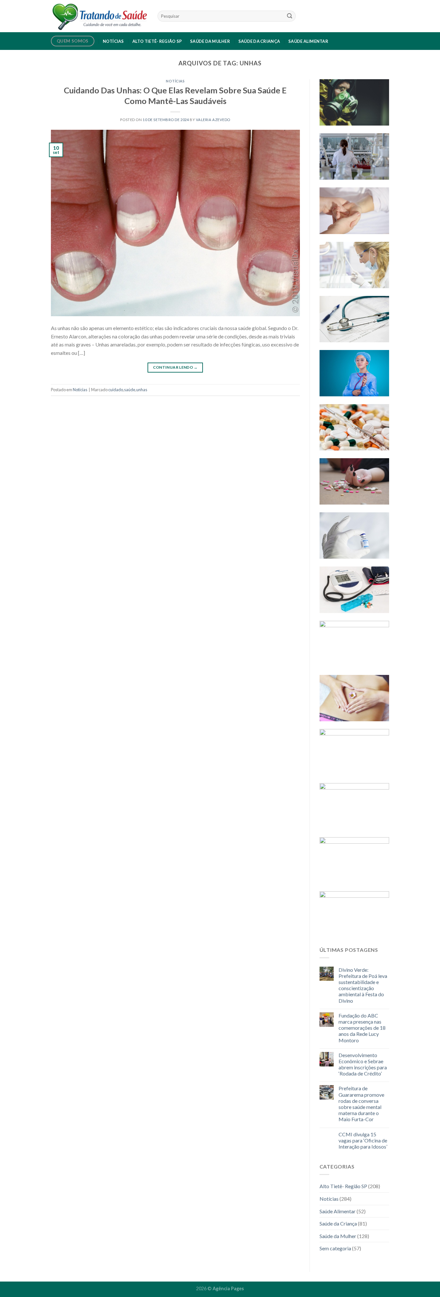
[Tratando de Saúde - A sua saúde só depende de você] (99, 16)
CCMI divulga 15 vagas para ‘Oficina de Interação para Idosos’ (363, 1140)
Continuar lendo (175, 367)
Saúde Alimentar (308, 41)
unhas (141, 389)
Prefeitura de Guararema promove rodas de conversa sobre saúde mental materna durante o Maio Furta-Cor (361, 1103)
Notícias (113, 41)
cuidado (115, 389)
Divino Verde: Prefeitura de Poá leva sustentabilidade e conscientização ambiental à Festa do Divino (363, 985)
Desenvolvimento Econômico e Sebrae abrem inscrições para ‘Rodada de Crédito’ (363, 1064)
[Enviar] (289, 16)
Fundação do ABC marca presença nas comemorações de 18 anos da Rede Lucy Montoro (362, 1027)
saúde (129, 389)
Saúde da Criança (259, 41)
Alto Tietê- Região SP (157, 41)
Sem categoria (335, 1248)
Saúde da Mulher (210, 41)
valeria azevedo (213, 120)
